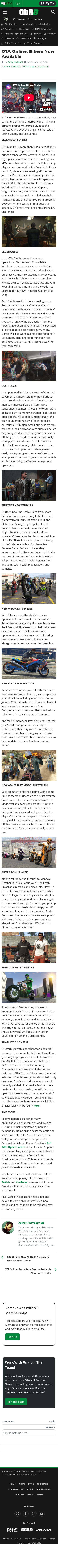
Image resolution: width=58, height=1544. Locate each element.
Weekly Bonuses (34, 43)
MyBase (4, 3)
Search (52, 1539)
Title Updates (11, 24)
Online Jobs (42, 38)
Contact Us (16, 1539)
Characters (24, 29)
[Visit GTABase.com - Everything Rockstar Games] (27, 1529)
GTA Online (36, 19)
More (40, 1494)
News (22, 1484)
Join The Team (16, 1401)
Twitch (6, 1182)
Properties (51, 34)
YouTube (21, 1182)
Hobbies (37, 34)
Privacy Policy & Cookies (35, 1539)
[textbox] (29, 1434)
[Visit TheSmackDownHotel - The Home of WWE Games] (12, 1529)
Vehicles (46, 24)
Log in (17, 3)
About (6, 1539)
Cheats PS (9, 38)
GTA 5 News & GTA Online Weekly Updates (26, 66)
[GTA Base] (29, 12)
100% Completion (43, 29)
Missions (9, 34)
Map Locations (29, 24)
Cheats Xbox (25, 38)
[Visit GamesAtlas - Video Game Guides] (44, 1529)
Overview (21, 19)
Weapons (9, 29)
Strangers (23, 34)
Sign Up (12, 1337)
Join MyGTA (47, 3)
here (37, 1105)
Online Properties (13, 43)
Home (13, 1484)
